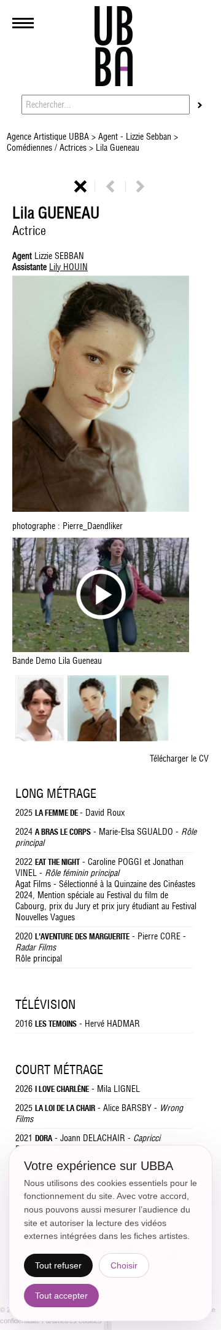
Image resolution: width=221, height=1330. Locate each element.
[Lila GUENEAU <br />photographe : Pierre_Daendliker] (144, 738)
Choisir (124, 1265)
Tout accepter (61, 1295)
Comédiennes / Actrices (48, 147)
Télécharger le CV (179, 758)
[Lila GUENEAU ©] (39, 738)
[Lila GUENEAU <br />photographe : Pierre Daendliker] (92, 738)
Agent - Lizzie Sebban (134, 136)
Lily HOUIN (68, 267)
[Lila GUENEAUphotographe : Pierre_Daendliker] (110, 395)
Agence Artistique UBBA (49, 136)
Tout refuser (58, 1265)
